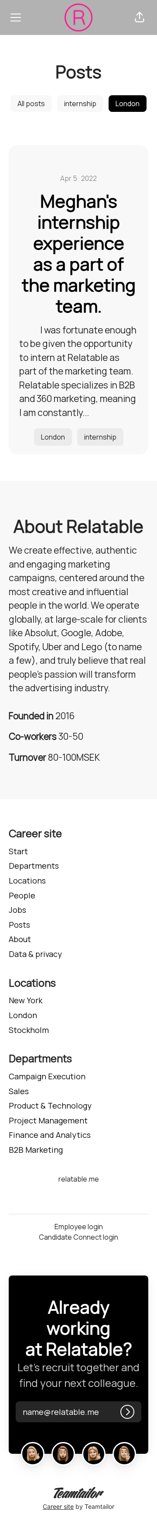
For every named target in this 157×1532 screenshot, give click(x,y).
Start (18, 851)
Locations (27, 880)
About (20, 939)
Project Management (48, 1120)
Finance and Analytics (50, 1135)
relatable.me (78, 1179)
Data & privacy (35, 954)
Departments (34, 865)
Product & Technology (50, 1105)
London (128, 103)
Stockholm (29, 1030)
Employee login (79, 1226)
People (22, 895)
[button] (139, 17)
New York (25, 1000)
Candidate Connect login (78, 1237)
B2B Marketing (36, 1149)
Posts (19, 924)
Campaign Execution (47, 1076)
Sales (19, 1091)
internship (80, 103)
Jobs (17, 910)
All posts (31, 103)
